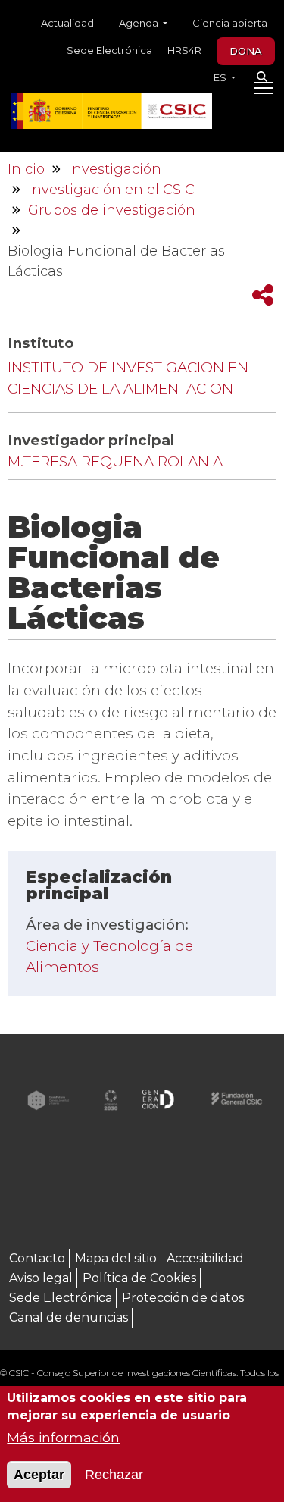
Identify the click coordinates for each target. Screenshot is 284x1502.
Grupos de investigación (111, 210)
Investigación (114, 169)
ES (221, 77)
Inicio (26, 169)
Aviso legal (41, 1278)
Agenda (140, 23)
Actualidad (67, 23)
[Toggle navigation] (263, 91)
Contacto (37, 1258)
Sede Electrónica (109, 50)
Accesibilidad (205, 1258)
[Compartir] (262, 295)
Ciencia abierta (229, 23)
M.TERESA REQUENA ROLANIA (115, 461)
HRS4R (184, 50)
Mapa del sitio (116, 1258)
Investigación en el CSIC (111, 189)
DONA (245, 51)
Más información (63, 1437)
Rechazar (114, 1474)
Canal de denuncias (68, 1317)
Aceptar (39, 1474)
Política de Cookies (139, 1278)
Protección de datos (183, 1297)
